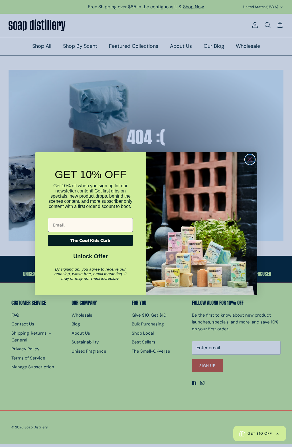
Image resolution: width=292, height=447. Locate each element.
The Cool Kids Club (90, 240)
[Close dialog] (250, 159)
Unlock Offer (90, 256)
